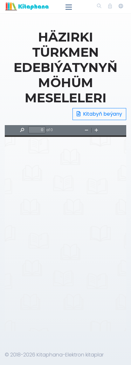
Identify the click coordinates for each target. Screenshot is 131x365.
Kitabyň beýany (102, 114)
